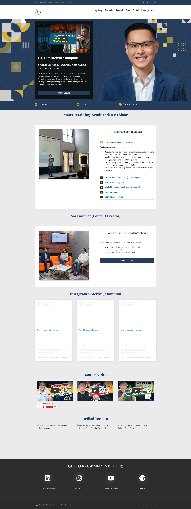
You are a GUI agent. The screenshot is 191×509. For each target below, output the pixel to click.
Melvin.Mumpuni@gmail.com (63, 2)
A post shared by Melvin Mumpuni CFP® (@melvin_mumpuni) (58, 357)
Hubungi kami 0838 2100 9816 (44, 2)
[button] (152, 10)
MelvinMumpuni (53, 505)
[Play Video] (64, 38)
